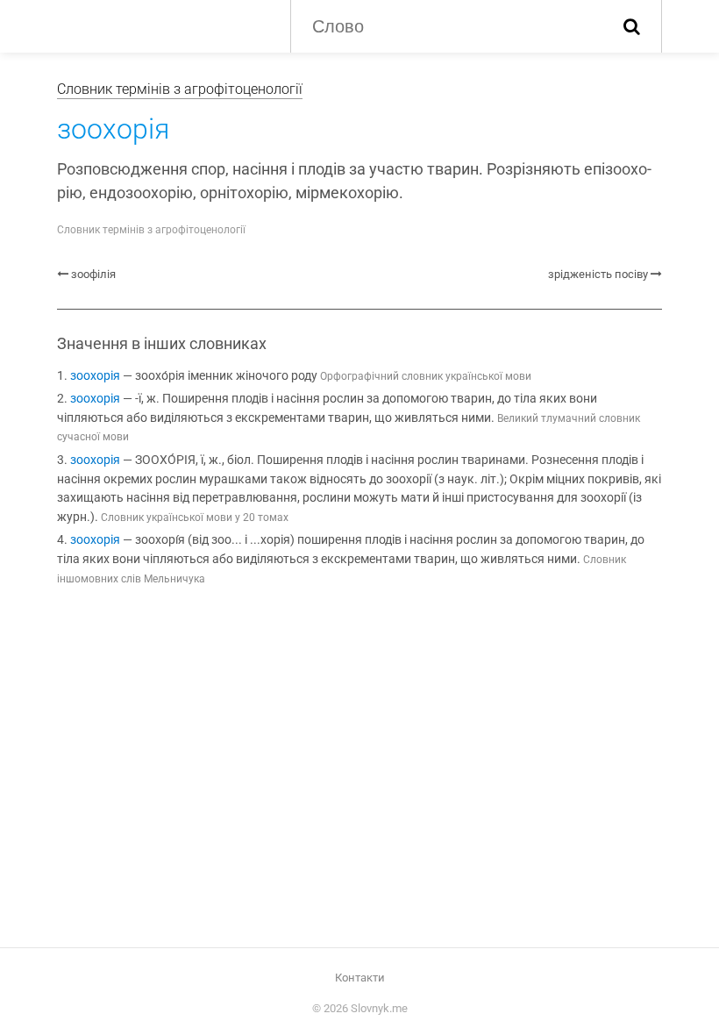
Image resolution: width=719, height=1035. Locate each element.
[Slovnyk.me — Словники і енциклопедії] (160, 24)
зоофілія (93, 274)
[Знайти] (631, 26)
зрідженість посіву (598, 274)
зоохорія (95, 375)
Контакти (360, 977)
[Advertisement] (359, 745)
